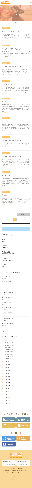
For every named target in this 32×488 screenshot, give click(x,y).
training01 (8, 259)
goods (5, 117)
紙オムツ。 (5, 121)
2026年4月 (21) (9, 351)
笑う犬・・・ (6, 102)
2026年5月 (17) (9, 349)
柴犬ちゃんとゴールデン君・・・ (12, 31)
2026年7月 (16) (9, 345)
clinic (5, 27)
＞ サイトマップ (16, 476)
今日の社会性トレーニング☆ (11, 84)
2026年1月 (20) (9, 358)
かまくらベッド (7, 195)
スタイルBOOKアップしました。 (12, 49)
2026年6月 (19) (9, 347)
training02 (8, 252)
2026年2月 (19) (9, 356)
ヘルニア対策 (6, 176)
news (4, 240)
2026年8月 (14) (9, 342)
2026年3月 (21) (9, 354)
